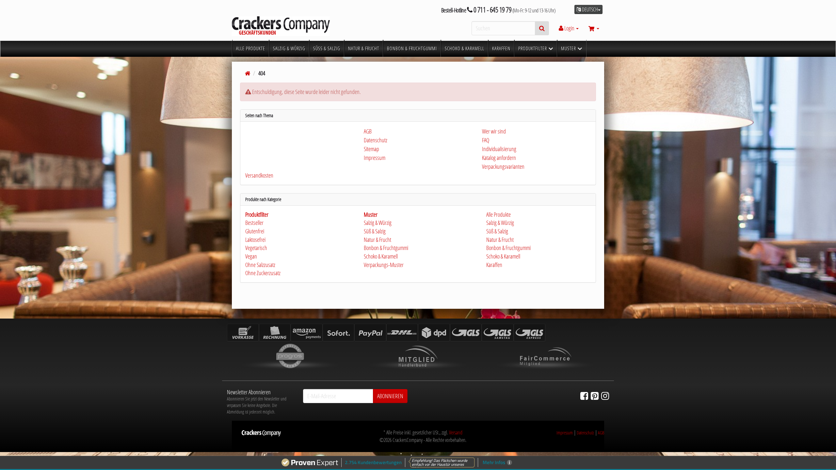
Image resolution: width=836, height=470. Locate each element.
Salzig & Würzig (378, 223)
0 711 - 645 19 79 (491, 9)
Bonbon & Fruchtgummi (386, 248)
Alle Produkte (498, 214)
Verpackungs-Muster (384, 265)
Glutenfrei (254, 231)
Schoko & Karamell (381, 256)
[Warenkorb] (594, 28)
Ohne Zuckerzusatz (263, 273)
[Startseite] (247, 73)
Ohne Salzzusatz (260, 265)
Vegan (251, 256)
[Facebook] (584, 395)
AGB (601, 433)
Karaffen (493, 265)
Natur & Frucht (377, 239)
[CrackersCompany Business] (290, 26)
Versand (455, 432)
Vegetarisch (256, 248)
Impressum (564, 433)
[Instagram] (605, 395)
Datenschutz (585, 433)
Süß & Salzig (375, 231)
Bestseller (254, 223)
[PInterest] (595, 395)
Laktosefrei (255, 239)
